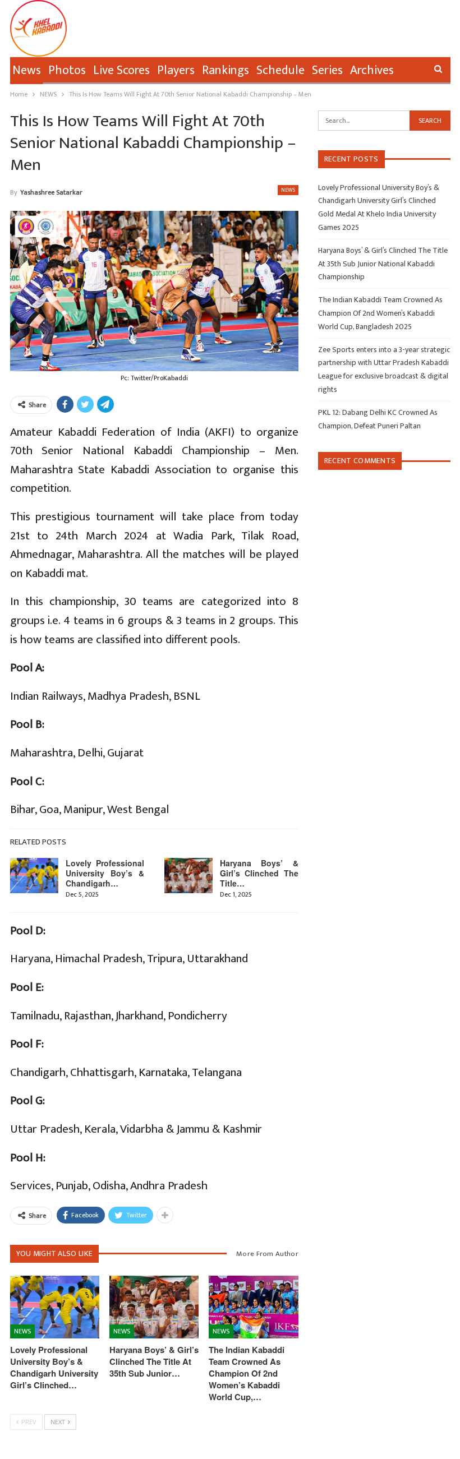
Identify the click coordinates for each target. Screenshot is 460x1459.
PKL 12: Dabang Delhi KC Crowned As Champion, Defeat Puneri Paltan (378, 419)
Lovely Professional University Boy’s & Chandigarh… (105, 873)
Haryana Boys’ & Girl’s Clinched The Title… (259, 873)
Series (327, 70)
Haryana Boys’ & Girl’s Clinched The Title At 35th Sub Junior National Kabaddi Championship (383, 264)
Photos (67, 70)
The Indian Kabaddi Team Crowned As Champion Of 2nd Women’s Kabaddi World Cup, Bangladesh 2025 (380, 313)
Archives (372, 70)
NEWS (288, 190)
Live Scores (121, 70)
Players (176, 70)
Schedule (280, 70)
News (26, 70)
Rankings (225, 70)
